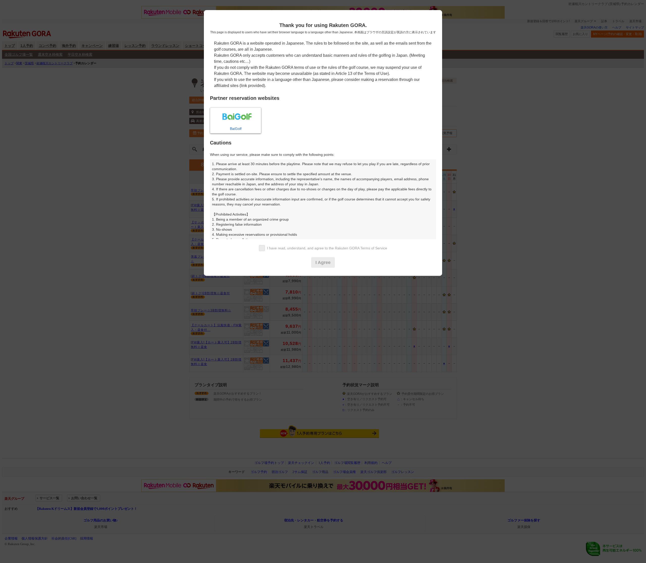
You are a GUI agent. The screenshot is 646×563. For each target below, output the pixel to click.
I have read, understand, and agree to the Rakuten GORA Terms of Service (327, 248)
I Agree (323, 262)
